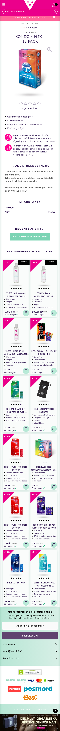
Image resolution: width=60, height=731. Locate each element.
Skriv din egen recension (30, 236)
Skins (37, 23)
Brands (30, 23)
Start (23, 23)
